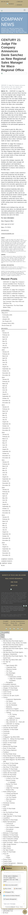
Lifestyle (4, 319)
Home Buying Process (9, 776)
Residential (9, 831)
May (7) (4, 443)
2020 (3, 487)
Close (2, 634)
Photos (8, 857)
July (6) (4, 364)
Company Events (7, 559)
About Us (14, 585)
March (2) (5, 521)
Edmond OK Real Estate (10, 746)
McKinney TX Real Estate (10, 833)
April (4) (4, 385)
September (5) (6, 424)
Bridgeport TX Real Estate (10, 690)
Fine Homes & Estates (12, 827)
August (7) (5, 394)
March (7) (5, 438)
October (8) (5, 481)
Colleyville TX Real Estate (10, 729)
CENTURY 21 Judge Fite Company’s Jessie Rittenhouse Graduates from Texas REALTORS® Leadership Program (15, 297)
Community (5, 315)
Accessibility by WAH (6, 639)
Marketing (9, 707)
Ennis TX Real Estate (9, 748)
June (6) (4, 390)
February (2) (5, 335)
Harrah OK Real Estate (9, 774)
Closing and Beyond (12, 793)
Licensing (12, 716)
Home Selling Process (9, 791)
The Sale (8, 801)
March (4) (5, 356)
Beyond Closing (10, 780)
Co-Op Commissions (18, 621)
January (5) (5, 434)
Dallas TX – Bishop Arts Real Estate (13, 739)
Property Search (7, 865)
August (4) (5, 347)
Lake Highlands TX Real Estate (12, 816)
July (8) (4, 392)
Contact (5, 623)
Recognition (9, 682)
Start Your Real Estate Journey (15, 710)
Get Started (9, 701)
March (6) (5, 383)
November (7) (6, 428)
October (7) (5, 508)
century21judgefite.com (7, 233)
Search (11, 3)
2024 (3, 377)
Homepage (6, 804)
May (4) (4, 415)
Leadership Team (11, 667)
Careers (5, 697)
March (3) (5, 337)
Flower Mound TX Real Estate (11, 756)
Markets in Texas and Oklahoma (14, 575)
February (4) (5, 381)
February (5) (5, 464)
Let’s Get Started (11, 795)
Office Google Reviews (9, 844)
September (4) (6, 549)
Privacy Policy (7, 859)
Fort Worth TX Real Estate (10, 763)
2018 (3, 542)
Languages (12, 782)
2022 (3, 432)
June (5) (4, 362)
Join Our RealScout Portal (10, 812)
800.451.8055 (5, 1)
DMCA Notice (20, 610)
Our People (5, 321)
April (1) (4, 523)
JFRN (4, 810)
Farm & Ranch (10, 825)
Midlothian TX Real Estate (10, 835)
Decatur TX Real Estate (10, 740)
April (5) (4, 339)
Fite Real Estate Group (9, 754)
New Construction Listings (10, 838)
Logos (8, 855)
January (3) (5, 332)
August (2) (5, 477)
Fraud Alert (15, 610)
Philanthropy (9, 675)
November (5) (6, 510)
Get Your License (11, 703)
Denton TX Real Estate (9, 742)
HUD (4, 806)
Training (8, 712)
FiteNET (6, 621)
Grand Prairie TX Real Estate (11, 771)
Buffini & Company (14, 718)
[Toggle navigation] (24, 10)
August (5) (5, 449)
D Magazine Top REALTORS (11, 737)
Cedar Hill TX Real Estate (10, 725)
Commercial (9, 823)
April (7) (4, 468)
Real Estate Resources (14, 578)
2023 (3, 405)
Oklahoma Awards (11, 669)
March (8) (5, 493)
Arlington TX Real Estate (10, 688)
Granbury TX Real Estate (10, 769)
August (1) (5, 532)
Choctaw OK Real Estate (10, 727)
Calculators (9, 786)
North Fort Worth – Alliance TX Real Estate (15, 842)
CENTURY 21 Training (12, 723)
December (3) (6, 457)
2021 (3, 460)
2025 (3, 350)
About (4, 663)
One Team (14, 582)
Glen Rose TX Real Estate (10, 767)
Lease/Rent (6, 818)
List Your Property (11, 797)
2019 (3, 515)
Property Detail (7, 861)
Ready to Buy (10, 789)
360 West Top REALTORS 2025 (12, 659)
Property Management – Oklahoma (13, 863)
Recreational (9, 829)
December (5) (6, 485)
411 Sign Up (6, 661)
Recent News (5, 325)
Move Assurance (11, 799)
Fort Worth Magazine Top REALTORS (14, 757)
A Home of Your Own (12, 778)
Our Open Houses (8, 850)
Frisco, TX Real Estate (9, 765)
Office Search (7, 846)
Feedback (6, 752)
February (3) (5, 354)
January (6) (5, 379)
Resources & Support (12, 708)
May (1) (4, 525)
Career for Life (7, 693)
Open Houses (7, 848)
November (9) (6, 538)
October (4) (5, 426)
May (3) (4, 388)
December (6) (6, 375)
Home (21, 28)
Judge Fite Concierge (12, 788)
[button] (0, 892)
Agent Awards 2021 (11, 665)
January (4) (5, 462)
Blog (3, 312)
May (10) (4, 498)
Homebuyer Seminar (9, 803)
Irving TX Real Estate (9, 808)
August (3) (5, 421)
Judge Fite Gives (8, 814)
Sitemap (22, 623)
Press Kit (14, 623)
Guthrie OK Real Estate (9, 772)
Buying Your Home (11, 784)
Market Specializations (9, 821)
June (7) (4, 417)
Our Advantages (10, 673)
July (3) (4, 345)
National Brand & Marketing (11, 836)
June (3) (4, 343)
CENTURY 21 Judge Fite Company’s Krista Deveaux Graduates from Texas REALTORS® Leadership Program (13, 291)
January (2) (5, 407)
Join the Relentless (11, 705)
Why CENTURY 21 (11, 720)
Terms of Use (17, 625)
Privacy (8, 625)
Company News (5, 29)
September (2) (6, 396)
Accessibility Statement (5, 611)
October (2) (5, 551)
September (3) (6, 368)
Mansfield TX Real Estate (10, 820)
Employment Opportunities (13, 699)
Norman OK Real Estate (10, 840)
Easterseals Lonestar (15, 676)
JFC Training (13, 714)
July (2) (4, 529)
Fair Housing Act (9, 610)
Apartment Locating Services (11, 686)
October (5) (5, 371)
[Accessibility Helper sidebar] (4, 632)
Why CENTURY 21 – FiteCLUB (15, 722)
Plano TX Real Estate (9, 852)
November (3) (6, 373)
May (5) (4, 341)
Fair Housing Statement (9, 750)
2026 (3, 331)
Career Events (6, 561)
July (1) (4, 544)
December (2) (6, 430)
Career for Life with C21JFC (11, 695)
